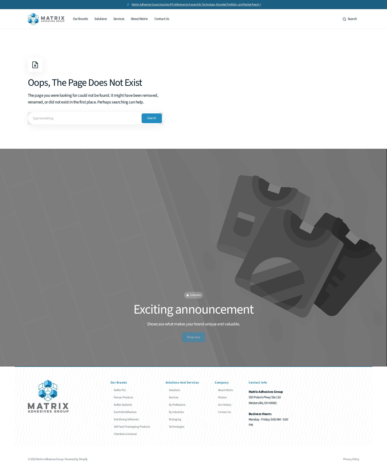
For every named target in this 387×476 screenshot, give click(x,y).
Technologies (176, 427)
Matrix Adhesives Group (49, 459)
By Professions (177, 405)
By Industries (176, 412)
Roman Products (123, 397)
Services (173, 397)
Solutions (174, 390)
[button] (349, 19)
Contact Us (224, 412)
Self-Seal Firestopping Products (132, 427)
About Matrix (225, 390)
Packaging (175, 419)
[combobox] (95, 118)
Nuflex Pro (120, 390)
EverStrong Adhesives (126, 419)
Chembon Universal (125, 434)
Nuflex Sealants (123, 405)
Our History (224, 405)
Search (151, 118)
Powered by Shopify (76, 459)
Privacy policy (351, 459)
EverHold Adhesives (125, 412)
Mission (222, 397)
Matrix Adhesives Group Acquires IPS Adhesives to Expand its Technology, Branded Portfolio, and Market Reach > (196, 4)
